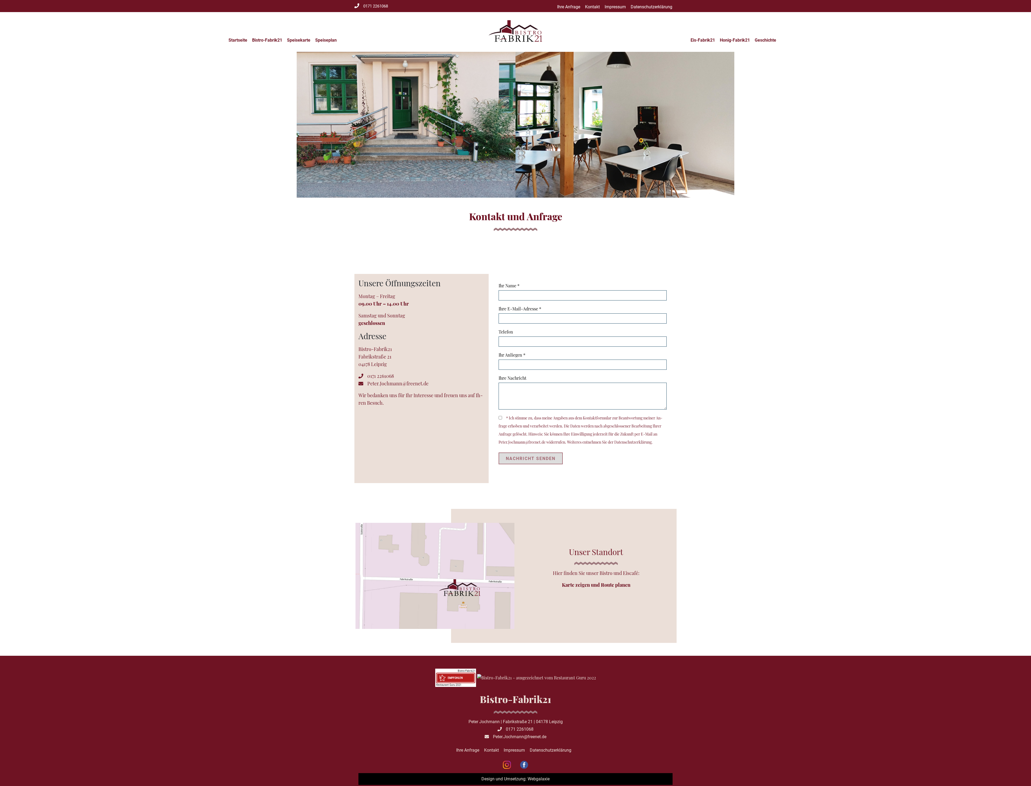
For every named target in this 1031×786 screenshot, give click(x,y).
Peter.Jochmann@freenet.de (398, 383)
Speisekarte (298, 40)
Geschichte (765, 40)
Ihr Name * (509, 285)
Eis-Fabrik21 (703, 40)
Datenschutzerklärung (651, 6)
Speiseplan (326, 40)
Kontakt (592, 6)
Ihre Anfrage (568, 6)
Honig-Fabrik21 (735, 40)
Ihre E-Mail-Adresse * (520, 308)
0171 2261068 (375, 6)
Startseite (237, 40)
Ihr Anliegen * (512, 355)
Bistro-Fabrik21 (267, 40)
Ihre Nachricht (513, 378)
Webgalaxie (539, 778)
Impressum (615, 6)
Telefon (506, 332)
